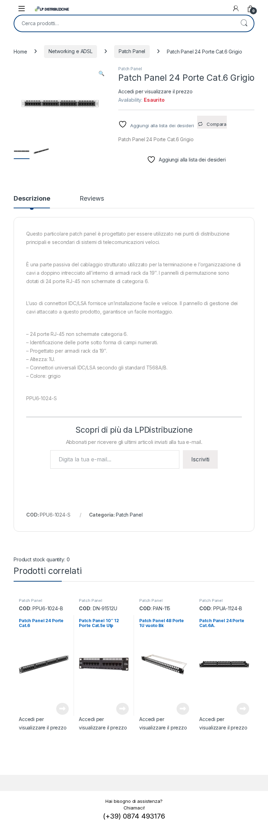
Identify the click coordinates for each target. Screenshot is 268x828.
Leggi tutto (62, 709)
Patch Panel (132, 51)
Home (20, 51)
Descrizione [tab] (32, 198)
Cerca (244, 23)
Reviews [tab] (92, 198)
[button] (101, 73)
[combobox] (124, 23)
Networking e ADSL (70, 51)
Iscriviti (200, 459)
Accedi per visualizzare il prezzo (155, 91)
